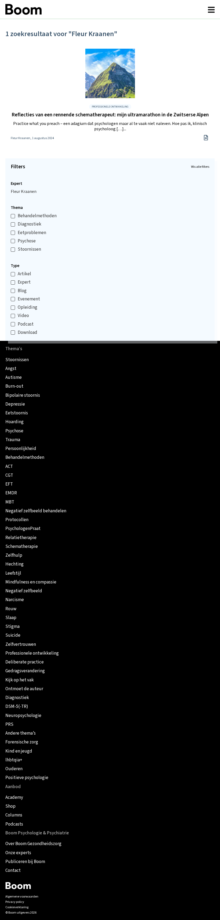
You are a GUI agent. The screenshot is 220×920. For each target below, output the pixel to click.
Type (15, 266)
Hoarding (14, 422)
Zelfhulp (13, 555)
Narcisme (14, 600)
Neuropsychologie (23, 716)
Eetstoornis (16, 413)
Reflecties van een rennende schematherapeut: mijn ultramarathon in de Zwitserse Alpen (110, 115)
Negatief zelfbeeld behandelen (35, 511)
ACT (9, 466)
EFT (9, 484)
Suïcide (12, 635)
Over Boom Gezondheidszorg (33, 844)
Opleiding (27, 307)
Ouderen (14, 769)
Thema (17, 208)
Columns (13, 815)
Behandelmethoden (37, 216)
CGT (9, 475)
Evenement (29, 299)
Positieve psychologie (26, 778)
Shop (10, 806)
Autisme (13, 377)
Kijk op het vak (19, 680)
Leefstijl (13, 573)
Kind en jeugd (18, 751)
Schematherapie (21, 546)
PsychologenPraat (23, 529)
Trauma (12, 440)
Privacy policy (14, 902)
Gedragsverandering (25, 671)
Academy (14, 797)
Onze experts (18, 853)
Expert (16, 183)
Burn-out (14, 386)
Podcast (26, 324)
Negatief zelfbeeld (23, 591)
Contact (13, 870)
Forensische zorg (21, 742)
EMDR (11, 493)
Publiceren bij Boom (25, 862)
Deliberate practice (24, 662)
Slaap (10, 618)
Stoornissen (29, 249)
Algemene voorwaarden (21, 897)
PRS (9, 724)
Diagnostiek (29, 224)
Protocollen (16, 520)
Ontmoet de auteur (24, 689)
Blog (22, 291)
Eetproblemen (32, 233)
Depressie (15, 404)
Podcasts (14, 824)
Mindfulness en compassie (30, 582)
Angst (10, 369)
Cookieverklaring (16, 907)
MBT (9, 502)
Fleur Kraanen (23, 191)
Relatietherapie (20, 538)
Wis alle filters (200, 167)
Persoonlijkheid (20, 449)
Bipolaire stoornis (22, 395)
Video (23, 316)
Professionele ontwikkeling (32, 653)
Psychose (27, 241)
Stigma (12, 626)
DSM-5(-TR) (16, 706)
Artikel (24, 274)
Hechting (14, 564)
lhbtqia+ (13, 760)
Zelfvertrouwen (20, 644)
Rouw (10, 609)
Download (27, 332)
